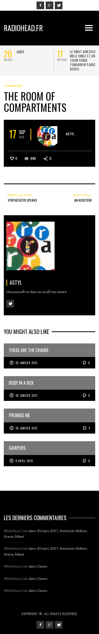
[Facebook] (40, 5)
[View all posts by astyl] (49, 134)
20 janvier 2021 (26, 363)
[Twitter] (58, 5)
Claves (42, 566)
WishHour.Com (16, 531)
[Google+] (49, 5)
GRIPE (20, 52)
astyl (70, 133)
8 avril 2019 (24, 461)
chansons (14, 85)
